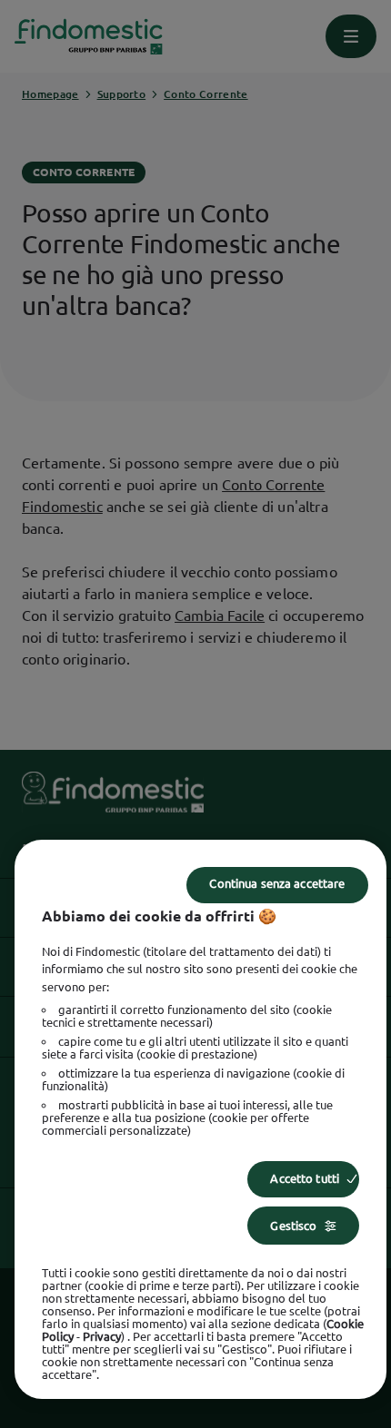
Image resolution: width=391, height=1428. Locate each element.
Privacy (102, 1336)
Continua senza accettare (277, 883)
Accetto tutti (304, 1178)
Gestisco (293, 1225)
